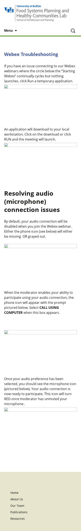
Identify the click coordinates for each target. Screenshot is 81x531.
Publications (18, 512)
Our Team (17, 506)
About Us (16, 499)
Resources (17, 519)
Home (14, 493)
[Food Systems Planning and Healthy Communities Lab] (40, 13)
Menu (8, 30)
